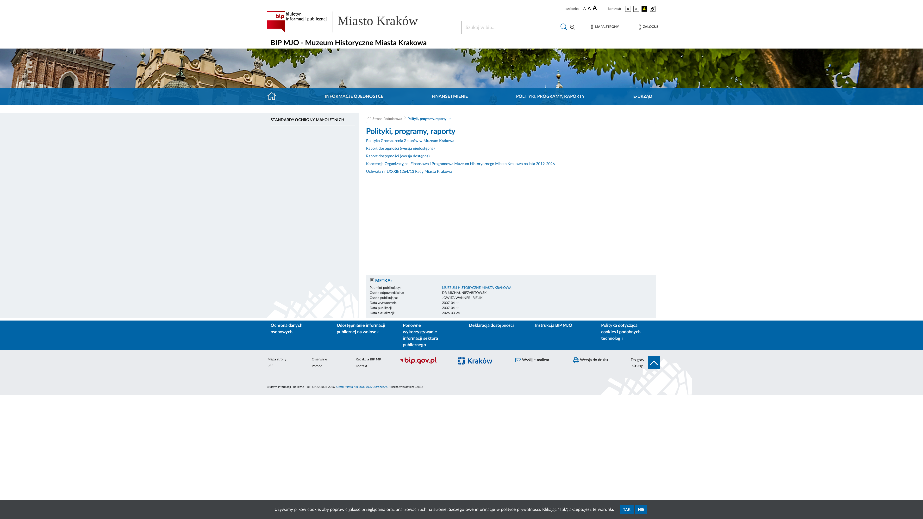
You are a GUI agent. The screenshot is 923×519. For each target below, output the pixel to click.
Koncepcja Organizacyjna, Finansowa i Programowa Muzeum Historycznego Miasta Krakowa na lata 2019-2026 (460, 164)
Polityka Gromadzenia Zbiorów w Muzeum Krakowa (410, 141)
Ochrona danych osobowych (286, 328)
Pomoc (317, 366)
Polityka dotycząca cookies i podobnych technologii (621, 332)
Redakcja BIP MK (368, 359)
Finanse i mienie (450, 96)
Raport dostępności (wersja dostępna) (398, 156)
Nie (641, 510)
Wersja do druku (593, 360)
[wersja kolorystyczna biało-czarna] (636, 8)
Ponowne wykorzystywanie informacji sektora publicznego (420, 335)
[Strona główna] (274, 96)
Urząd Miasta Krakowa (350, 386)
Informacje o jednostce (354, 96)
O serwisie (319, 359)
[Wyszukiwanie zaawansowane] (572, 27)
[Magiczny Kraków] (482, 363)
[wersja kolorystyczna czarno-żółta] (644, 8)
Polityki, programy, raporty (550, 96)
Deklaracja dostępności (491, 325)
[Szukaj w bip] (564, 27)
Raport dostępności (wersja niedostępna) (400, 148)
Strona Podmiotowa (387, 119)
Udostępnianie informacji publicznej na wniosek (361, 328)
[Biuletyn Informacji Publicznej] (424, 363)
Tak (626, 510)
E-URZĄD (642, 96)
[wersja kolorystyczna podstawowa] (628, 8)
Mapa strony (277, 359)
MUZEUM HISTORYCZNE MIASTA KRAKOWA (476, 288)
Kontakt (361, 366)
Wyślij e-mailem (535, 360)
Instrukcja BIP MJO (553, 325)
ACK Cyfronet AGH (378, 386)
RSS (271, 366)
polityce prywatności (520, 509)
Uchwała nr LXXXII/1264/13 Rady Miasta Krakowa (409, 171)
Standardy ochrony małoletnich (307, 120)
